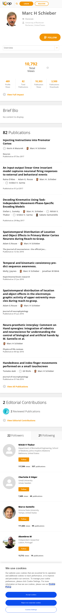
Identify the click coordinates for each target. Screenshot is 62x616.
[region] (31, 589)
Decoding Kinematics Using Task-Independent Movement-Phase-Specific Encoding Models (28, 203)
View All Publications (17, 386)
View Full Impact (15, 94)
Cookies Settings (31, 609)
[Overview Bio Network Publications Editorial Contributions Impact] (31, 48)
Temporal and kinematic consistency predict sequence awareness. (30, 264)
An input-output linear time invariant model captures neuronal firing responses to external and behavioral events (30, 171)
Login (26, 4)
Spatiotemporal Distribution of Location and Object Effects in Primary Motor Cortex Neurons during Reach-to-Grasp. (31, 235)
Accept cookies (31, 594)
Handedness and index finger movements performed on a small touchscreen (30, 364)
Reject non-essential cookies (31, 603)
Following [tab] (46, 435)
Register (41, 4)
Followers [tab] (15, 435)
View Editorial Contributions (21, 420)
